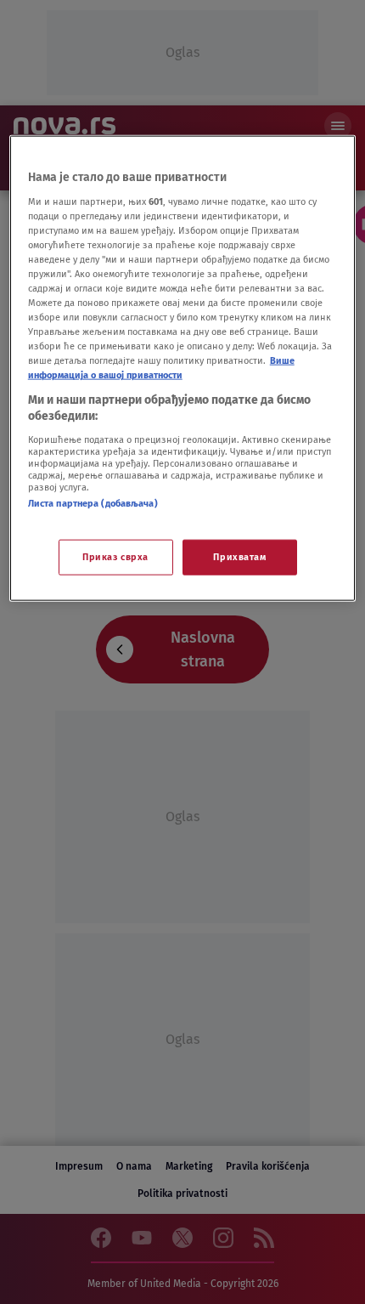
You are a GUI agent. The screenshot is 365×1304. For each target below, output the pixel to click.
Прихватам (239, 557)
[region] (183, 368)
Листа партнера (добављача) (93, 502)
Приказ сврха (115, 557)
